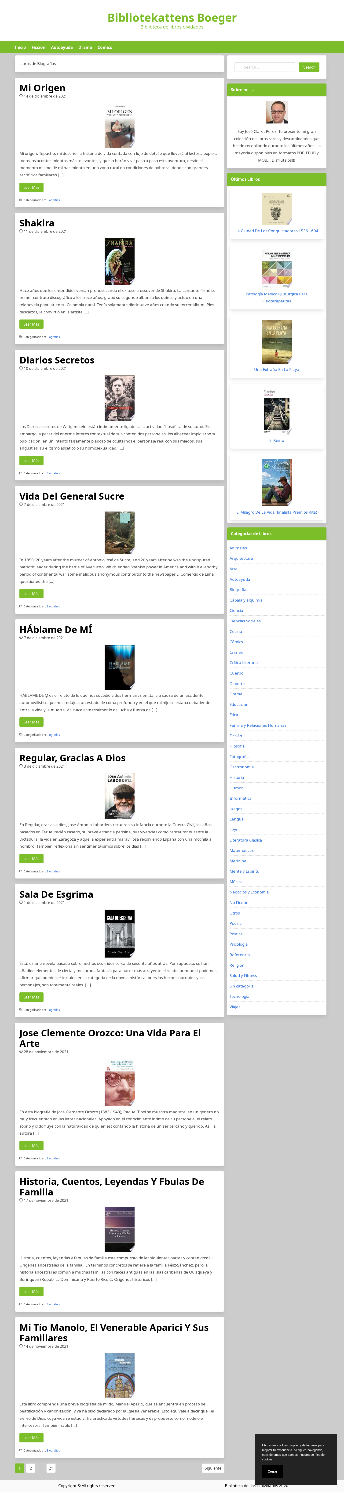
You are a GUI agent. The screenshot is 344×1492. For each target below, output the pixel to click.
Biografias (53, 200)
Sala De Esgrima (56, 894)
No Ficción (239, 902)
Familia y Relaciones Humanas (258, 725)
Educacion (239, 704)
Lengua (237, 819)
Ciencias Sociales (245, 621)
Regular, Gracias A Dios (72, 757)
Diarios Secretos (57, 359)
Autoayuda (62, 47)
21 (51, 1468)
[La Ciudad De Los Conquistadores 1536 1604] (276, 210)
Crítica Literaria (244, 662)
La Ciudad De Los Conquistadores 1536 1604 (276, 230)
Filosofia (237, 746)
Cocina (236, 631)
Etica (234, 714)
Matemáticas (242, 850)
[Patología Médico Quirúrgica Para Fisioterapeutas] (276, 270)
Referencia (240, 954)
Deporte (237, 683)
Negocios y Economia (249, 892)
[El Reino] (276, 412)
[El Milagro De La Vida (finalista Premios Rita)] (276, 484)
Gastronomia (242, 767)
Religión (237, 965)
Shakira (37, 222)
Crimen (236, 652)
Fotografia (239, 756)
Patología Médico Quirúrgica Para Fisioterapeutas (277, 297)
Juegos (236, 808)
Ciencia (236, 610)
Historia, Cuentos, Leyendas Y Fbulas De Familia (111, 1186)
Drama (85, 47)
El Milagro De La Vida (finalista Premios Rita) (276, 512)
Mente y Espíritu (245, 871)
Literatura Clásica (246, 840)
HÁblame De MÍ (55, 629)
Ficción (38, 47)
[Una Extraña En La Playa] (276, 343)
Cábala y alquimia (246, 600)
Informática (241, 798)
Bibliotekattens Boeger (172, 17)
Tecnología (239, 996)
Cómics (105, 47)
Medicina (238, 861)
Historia (237, 777)
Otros (235, 913)
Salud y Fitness (243, 975)
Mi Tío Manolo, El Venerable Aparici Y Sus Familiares (114, 1332)
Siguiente (213, 1468)
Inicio (20, 47)
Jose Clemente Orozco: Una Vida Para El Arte (110, 1038)
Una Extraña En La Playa (276, 369)
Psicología (239, 944)
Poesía (236, 923)
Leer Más (31, 187)
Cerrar (272, 1471)
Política (236, 934)
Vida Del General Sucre (71, 496)
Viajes (235, 1006)
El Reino (276, 440)
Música (236, 881)
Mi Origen (42, 87)
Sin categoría (242, 986)
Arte (234, 568)
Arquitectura (241, 558)
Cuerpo (236, 673)
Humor (236, 788)
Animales (238, 548)
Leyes (235, 829)
